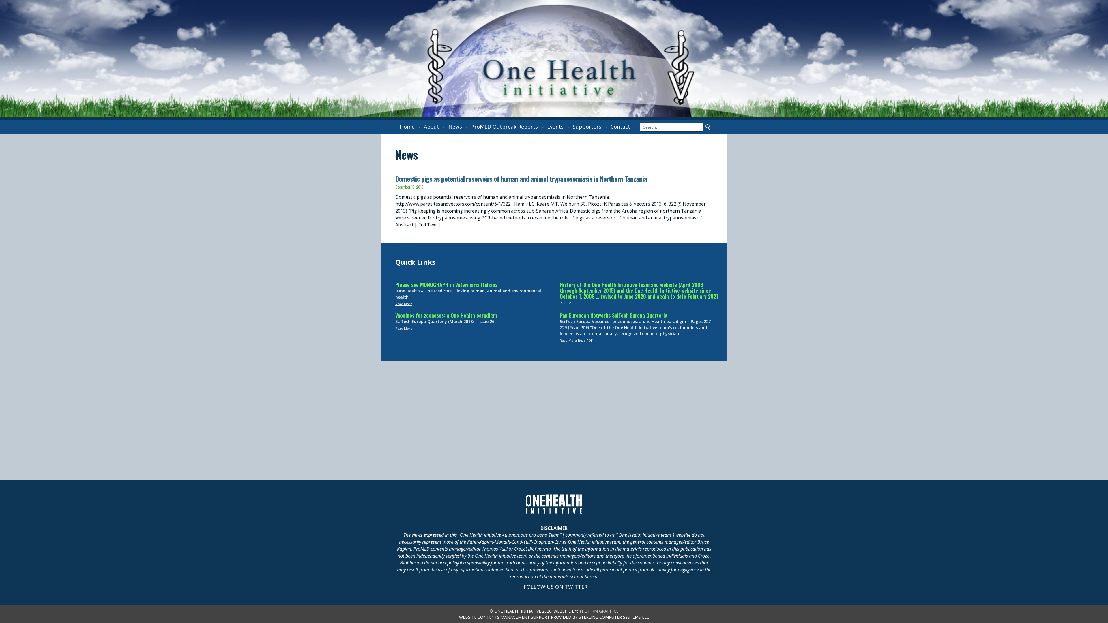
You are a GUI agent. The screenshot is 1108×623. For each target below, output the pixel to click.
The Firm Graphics (599, 611)
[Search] (707, 127)
